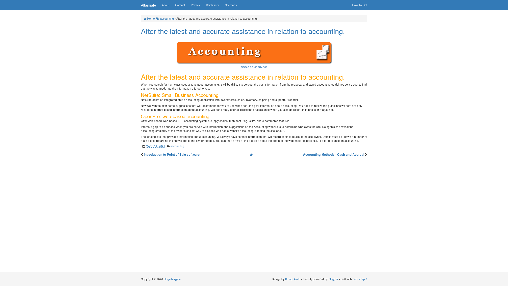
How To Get (359, 5)
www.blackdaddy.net (254, 67)
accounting (177, 146)
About (165, 5)
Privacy (195, 5)
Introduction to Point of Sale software (172, 154)
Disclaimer (212, 5)
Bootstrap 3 (360, 279)
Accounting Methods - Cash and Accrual (334, 154)
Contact (180, 5)
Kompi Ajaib (292, 279)
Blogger (333, 279)
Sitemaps (231, 5)
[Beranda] (251, 154)
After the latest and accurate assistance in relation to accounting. (243, 31)
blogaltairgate (172, 279)
